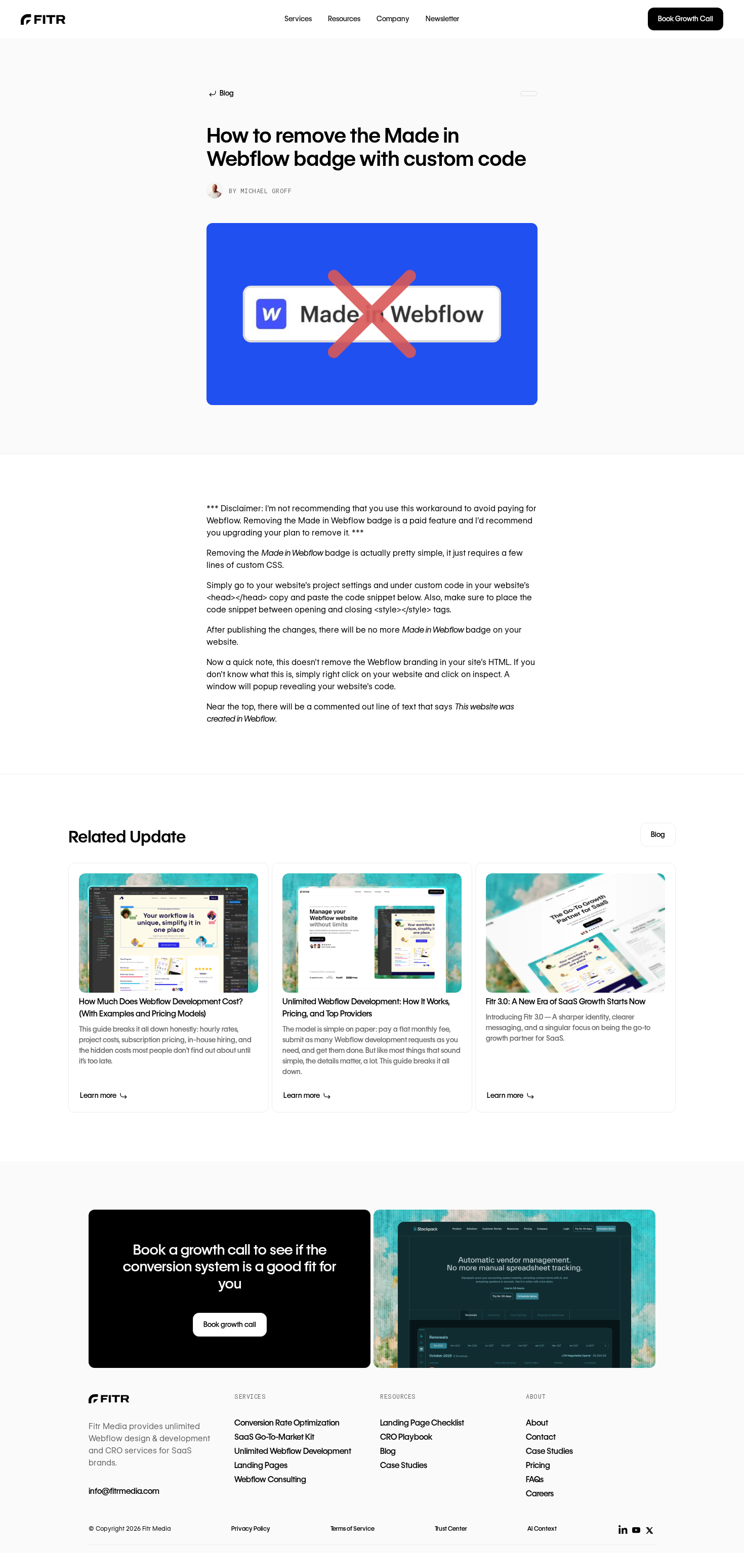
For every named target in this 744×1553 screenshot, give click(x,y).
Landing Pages (260, 1465)
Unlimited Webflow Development (292, 1451)
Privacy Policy (250, 1528)
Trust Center (451, 1528)
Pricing (538, 1465)
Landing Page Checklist (422, 1423)
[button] (298, 19)
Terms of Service (352, 1528)
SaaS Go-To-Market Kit (274, 1437)
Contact (541, 1437)
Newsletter (443, 19)
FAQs (535, 1479)
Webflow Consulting (270, 1479)
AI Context (542, 1528)
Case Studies (403, 1465)
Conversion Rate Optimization (287, 1423)
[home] (45, 19)
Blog (658, 834)
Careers (540, 1493)
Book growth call (229, 1324)
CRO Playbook (406, 1437)
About (537, 1423)
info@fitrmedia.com (124, 1491)
